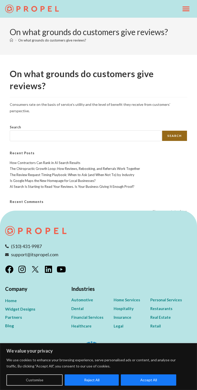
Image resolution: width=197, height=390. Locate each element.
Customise (34, 380)
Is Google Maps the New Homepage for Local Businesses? (53, 181)
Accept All (148, 380)
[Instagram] (22, 269)
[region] (98, 366)
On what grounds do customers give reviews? (52, 40)
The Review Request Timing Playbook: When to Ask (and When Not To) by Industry (72, 175)
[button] (186, 9)
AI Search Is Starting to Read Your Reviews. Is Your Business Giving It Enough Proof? (72, 186)
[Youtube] (61, 269)
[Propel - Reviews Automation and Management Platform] (32, 9)
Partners (13, 317)
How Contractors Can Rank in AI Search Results (45, 163)
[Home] (11, 40)
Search (15, 127)
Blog (9, 325)
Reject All (92, 380)
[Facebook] (9, 269)
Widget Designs (20, 308)
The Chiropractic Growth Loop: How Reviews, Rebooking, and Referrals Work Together (75, 169)
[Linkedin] (48, 269)
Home (11, 300)
